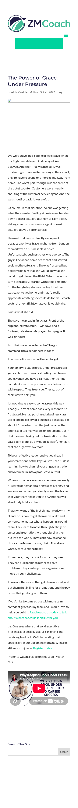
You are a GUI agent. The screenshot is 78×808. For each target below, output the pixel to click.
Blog (59, 92)
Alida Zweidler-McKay (24, 92)
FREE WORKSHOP (39, 43)
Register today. (42, 648)
